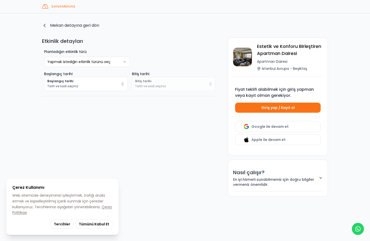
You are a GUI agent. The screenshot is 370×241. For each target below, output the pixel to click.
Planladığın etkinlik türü (65, 51)
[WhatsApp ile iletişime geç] (358, 229)
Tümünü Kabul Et (94, 224)
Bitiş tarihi (140, 73)
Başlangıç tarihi (58, 73)
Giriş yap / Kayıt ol (278, 107)
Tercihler (62, 224)
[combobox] (86, 84)
